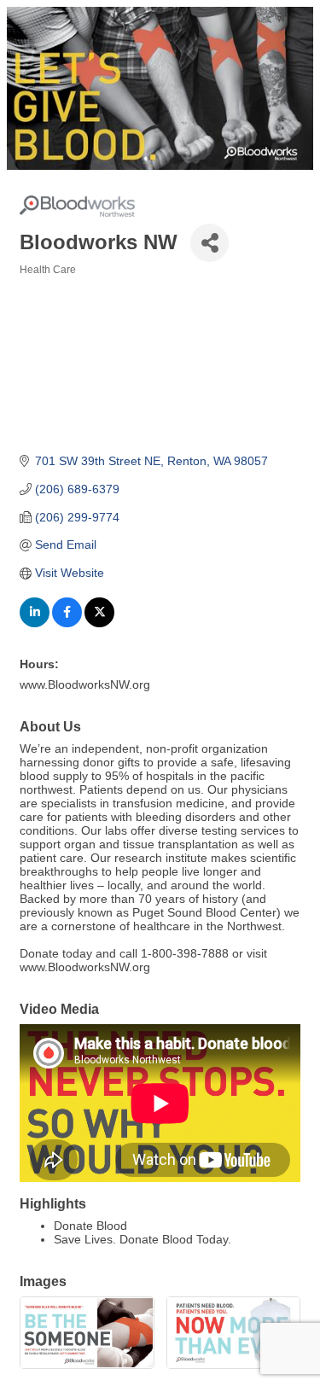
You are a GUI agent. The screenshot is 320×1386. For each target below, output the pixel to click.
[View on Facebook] (67, 623)
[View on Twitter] (99, 623)
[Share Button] (209, 243)
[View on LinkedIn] (34, 623)
